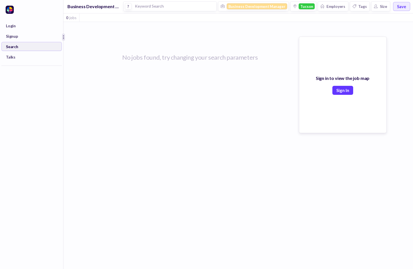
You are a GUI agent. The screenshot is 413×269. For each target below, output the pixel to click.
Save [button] (401, 6)
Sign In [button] (342, 90)
